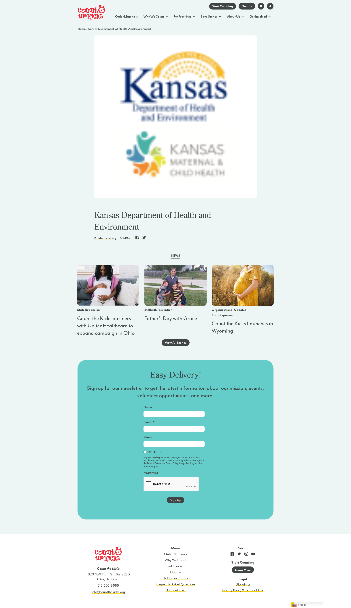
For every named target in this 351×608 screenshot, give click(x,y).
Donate (247, 6)
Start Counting (222, 6)
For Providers (182, 16)
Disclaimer (242, 584)
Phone (148, 437)
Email (149, 422)
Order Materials (126, 16)
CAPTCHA (151, 473)
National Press (175, 590)
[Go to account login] (270, 6)
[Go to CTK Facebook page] (232, 554)
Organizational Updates (229, 309)
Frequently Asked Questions (175, 584)
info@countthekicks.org (108, 592)
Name (148, 407)
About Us (233, 16)
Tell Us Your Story (175, 578)
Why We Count (154, 16)
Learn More (243, 570)
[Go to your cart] (261, 6)
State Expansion (88, 309)
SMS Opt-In (155, 452)
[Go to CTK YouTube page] (253, 554)
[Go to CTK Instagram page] (246, 554)
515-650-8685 (108, 585)
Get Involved (258, 16)
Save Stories (209, 16)
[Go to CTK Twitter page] (239, 554)
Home (82, 29)
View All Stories (175, 343)
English (302, 604)
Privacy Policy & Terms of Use (242, 590)
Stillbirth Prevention (158, 309)
